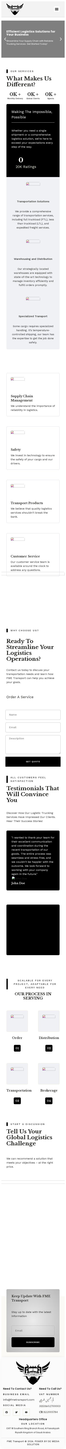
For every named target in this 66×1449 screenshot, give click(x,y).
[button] (57, 9)
